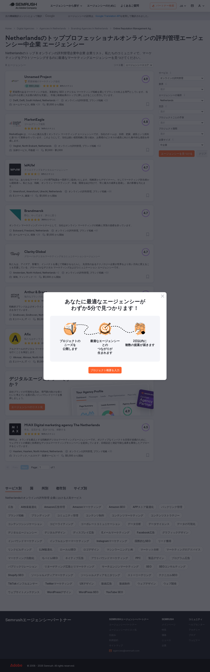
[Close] (163, 296)
